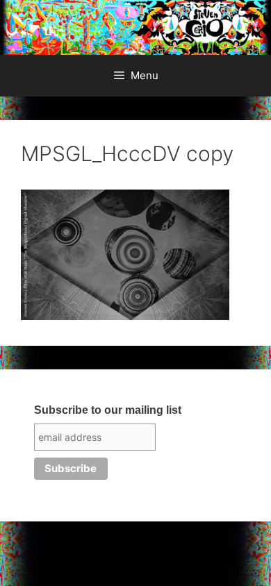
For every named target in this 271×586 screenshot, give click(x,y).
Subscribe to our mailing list (107, 410)
